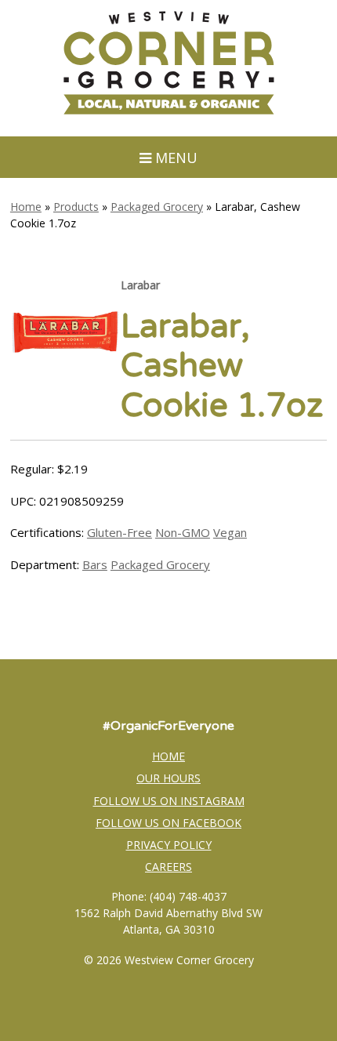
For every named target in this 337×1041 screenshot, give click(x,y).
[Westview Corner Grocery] (168, 112)
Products (76, 206)
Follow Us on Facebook (168, 822)
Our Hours (168, 778)
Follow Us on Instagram (169, 800)
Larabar (140, 284)
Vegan (230, 532)
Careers (168, 866)
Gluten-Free (119, 532)
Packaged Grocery (157, 206)
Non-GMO (182, 532)
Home (26, 206)
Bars (94, 564)
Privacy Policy (169, 844)
